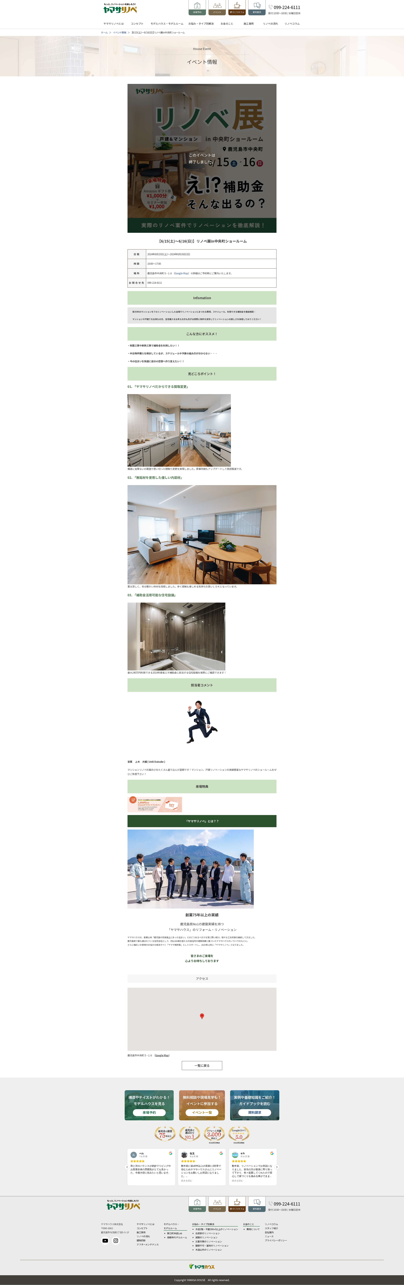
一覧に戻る (202, 1065)
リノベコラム (292, 23)
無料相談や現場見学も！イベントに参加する (202, 1105)
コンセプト (137, 23)
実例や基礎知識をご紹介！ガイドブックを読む (255, 1105)
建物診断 (141, 1240)
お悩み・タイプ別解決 (201, 23)
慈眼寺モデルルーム (177, 1237)
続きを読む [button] (136, 1180)
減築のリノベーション (206, 1237)
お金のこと (227, 23)
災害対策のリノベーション (208, 1241)
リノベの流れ (270, 23)
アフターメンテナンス (148, 1244)
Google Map (181, 273)
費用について (253, 1229)
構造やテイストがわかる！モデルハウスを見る (149, 1105)
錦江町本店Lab (174, 1233)
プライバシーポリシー (276, 1240)
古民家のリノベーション (207, 1233)
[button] (276, 1167)
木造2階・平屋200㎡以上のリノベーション (216, 1229)
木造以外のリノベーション (208, 1249)
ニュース (269, 1236)
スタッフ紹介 (271, 1228)
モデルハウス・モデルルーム (167, 23)
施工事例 (249, 23)
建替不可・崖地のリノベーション (212, 1245)
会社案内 (269, 1232)
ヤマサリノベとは (114, 23)
